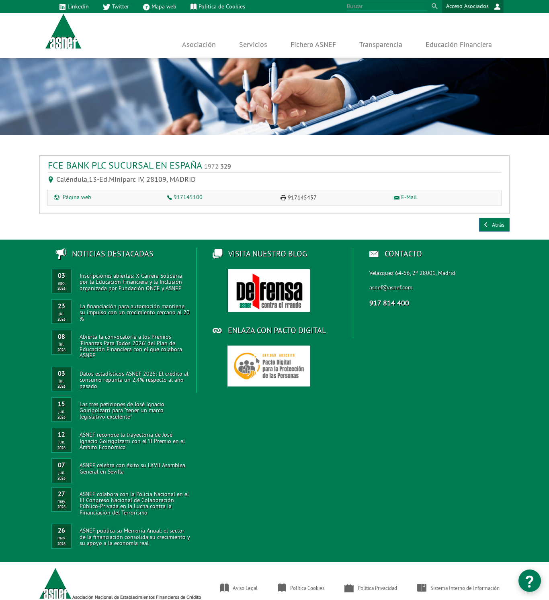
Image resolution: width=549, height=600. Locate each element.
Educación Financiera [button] (459, 44)
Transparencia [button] (380, 44)
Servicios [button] (253, 44)
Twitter (120, 6)
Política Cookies (307, 588)
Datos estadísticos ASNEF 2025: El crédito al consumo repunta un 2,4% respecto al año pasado (134, 380)
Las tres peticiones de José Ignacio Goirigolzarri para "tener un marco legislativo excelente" (122, 410)
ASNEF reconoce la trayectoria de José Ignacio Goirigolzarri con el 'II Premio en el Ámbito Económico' (132, 441)
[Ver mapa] (52, 179)
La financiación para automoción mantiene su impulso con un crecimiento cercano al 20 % (135, 312)
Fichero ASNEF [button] (313, 44)
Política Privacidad (377, 588)
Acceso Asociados (468, 6)
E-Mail (409, 197)
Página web (76, 197)
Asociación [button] (199, 44)
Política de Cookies (222, 6)
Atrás (496, 224)
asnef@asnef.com (390, 287)
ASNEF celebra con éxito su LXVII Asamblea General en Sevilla (132, 468)
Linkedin (78, 6)
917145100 (188, 197)
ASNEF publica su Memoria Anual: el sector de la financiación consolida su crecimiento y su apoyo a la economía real (135, 537)
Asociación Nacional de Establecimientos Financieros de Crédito (136, 597)
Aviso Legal (245, 588)
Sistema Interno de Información (465, 588)
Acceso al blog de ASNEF (268, 290)
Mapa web (164, 6)
